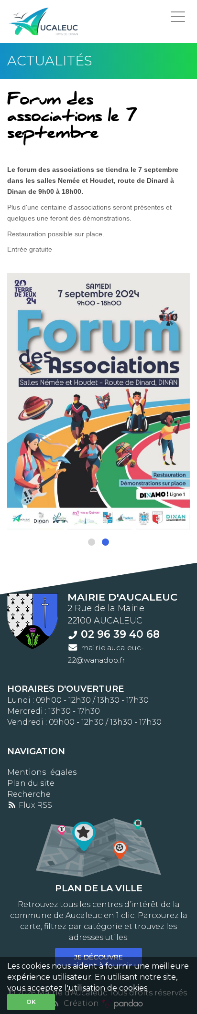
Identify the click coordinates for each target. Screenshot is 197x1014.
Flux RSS (34, 805)
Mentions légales (42, 772)
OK (31, 1001)
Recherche (29, 794)
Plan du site (31, 783)
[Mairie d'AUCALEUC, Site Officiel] (43, 21)
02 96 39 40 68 (120, 634)
